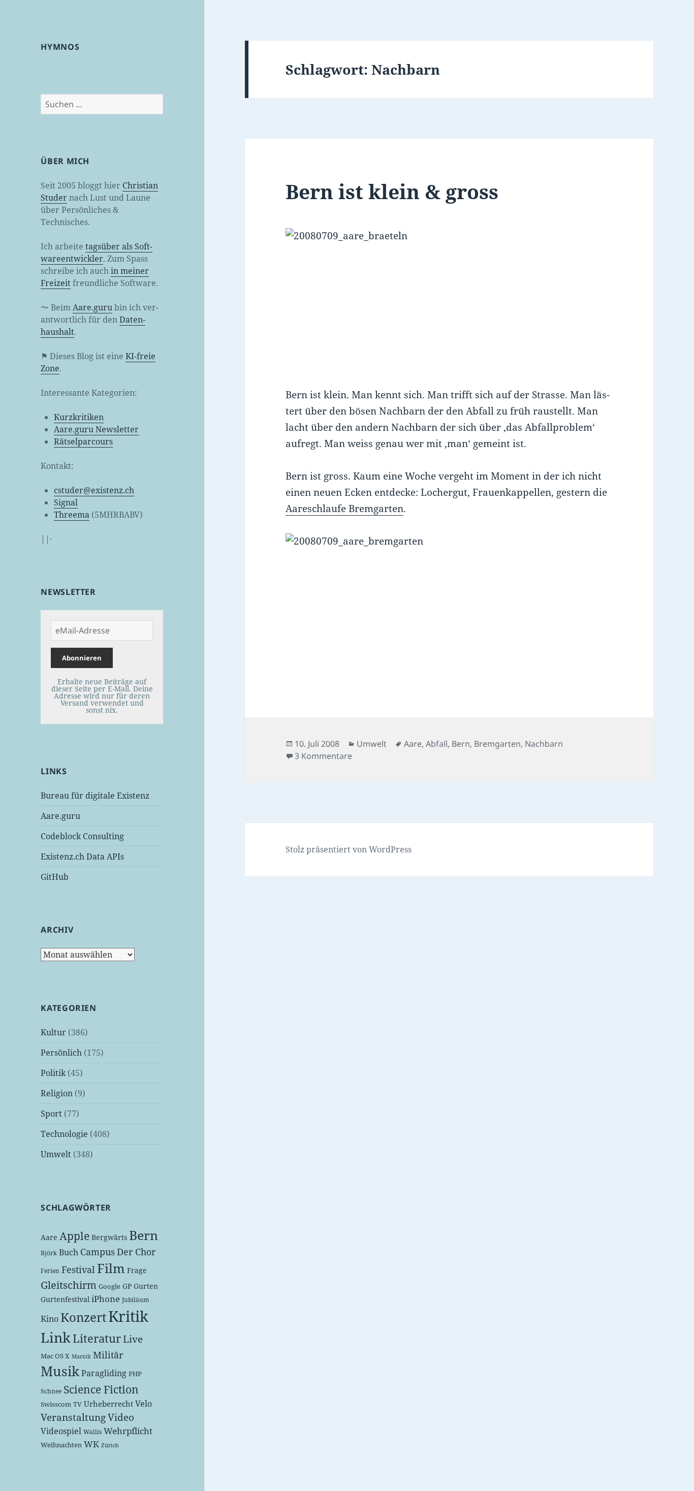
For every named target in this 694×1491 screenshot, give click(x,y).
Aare (49, 1237)
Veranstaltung (73, 1417)
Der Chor (136, 1252)
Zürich (110, 1445)
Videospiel (61, 1431)
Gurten (146, 1286)
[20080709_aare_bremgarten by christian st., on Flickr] (449, 604)
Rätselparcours (83, 441)
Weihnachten (61, 1444)
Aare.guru (92, 307)
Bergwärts (109, 1237)
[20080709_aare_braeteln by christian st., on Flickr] (449, 299)
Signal (66, 502)
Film (111, 1268)
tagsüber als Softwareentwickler (96, 252)
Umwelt (56, 1154)
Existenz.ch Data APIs (82, 856)
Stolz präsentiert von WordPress (349, 849)
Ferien (50, 1271)
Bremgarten (497, 743)
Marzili (81, 1356)
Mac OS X (55, 1355)
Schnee (51, 1391)
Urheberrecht (108, 1404)
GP (127, 1286)
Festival (78, 1269)
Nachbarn (544, 743)
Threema (71, 514)
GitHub (55, 876)
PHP (135, 1373)
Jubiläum (135, 1300)
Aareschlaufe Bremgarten (344, 508)
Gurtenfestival (65, 1299)
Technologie (64, 1133)
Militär (108, 1355)
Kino (49, 1318)
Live (133, 1339)
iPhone (105, 1299)
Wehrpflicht (128, 1431)
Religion (57, 1093)
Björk (49, 1253)
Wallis (92, 1431)
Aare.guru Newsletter (96, 429)
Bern (143, 1235)
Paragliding (104, 1373)
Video (121, 1417)
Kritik (128, 1316)
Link (56, 1337)
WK (91, 1444)
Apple (74, 1236)
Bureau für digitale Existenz (95, 795)
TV (77, 1404)
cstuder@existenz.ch (94, 490)
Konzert (83, 1317)
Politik (53, 1072)
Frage (137, 1270)
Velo (143, 1403)
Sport (51, 1113)
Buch (68, 1252)
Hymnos (60, 46)
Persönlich (61, 1052)
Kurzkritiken (79, 417)
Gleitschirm (69, 1285)
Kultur (53, 1032)
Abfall (437, 743)
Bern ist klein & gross (392, 191)
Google (109, 1286)
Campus (97, 1252)
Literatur (97, 1338)
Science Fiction (101, 1389)
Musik (60, 1371)
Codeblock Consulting (82, 836)
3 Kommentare (323, 756)
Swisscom (56, 1404)
